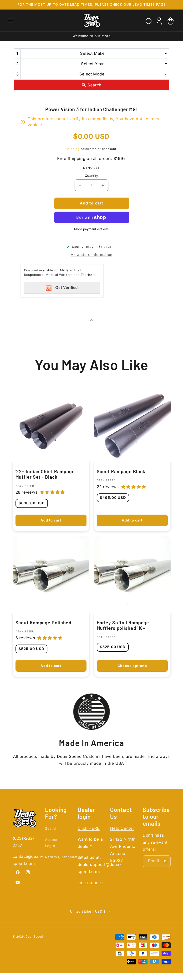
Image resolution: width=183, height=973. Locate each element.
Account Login (52, 843)
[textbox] (94, 53)
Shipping (73, 149)
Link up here (90, 882)
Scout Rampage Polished (43, 622)
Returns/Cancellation (64, 857)
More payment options (91, 229)
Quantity (91, 176)
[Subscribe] (164, 861)
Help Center (122, 828)
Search (51, 828)
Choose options (132, 666)
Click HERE (89, 828)
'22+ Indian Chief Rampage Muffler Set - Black (45, 474)
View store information (91, 255)
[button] (10, 20)
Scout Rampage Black (121, 471)
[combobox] (91, 53)
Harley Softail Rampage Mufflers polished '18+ (123, 625)
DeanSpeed (34, 936)
